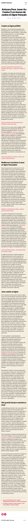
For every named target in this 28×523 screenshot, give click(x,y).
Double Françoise (6, 2)
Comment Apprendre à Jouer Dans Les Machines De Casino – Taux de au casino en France (13, 68)
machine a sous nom (7, 437)
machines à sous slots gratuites (9, 352)
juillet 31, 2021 (17, 18)
